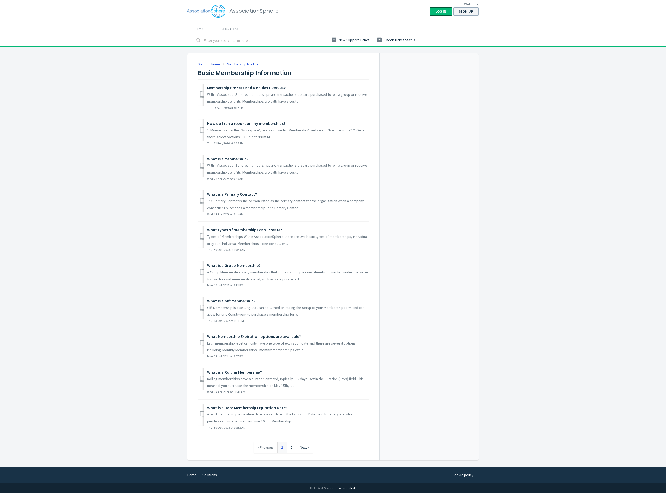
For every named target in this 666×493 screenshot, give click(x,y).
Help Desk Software (323, 488)
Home (199, 28)
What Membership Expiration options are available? (254, 336)
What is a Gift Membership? (231, 300)
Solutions (230, 28)
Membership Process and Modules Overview (246, 87)
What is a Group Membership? (234, 265)
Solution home (209, 64)
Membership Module (243, 64)
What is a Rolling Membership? (234, 372)
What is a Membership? (227, 158)
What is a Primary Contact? (232, 194)
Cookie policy (462, 474)
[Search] (198, 41)
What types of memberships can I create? (244, 229)
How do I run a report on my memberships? (246, 123)
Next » (304, 447)
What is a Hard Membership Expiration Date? (247, 407)
